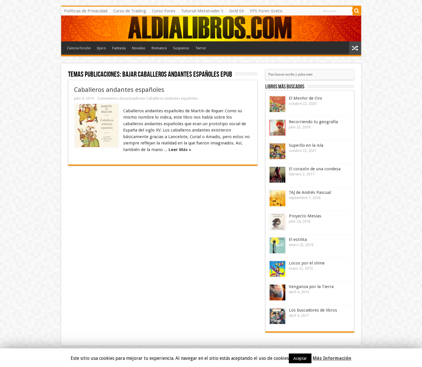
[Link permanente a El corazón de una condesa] (277, 175)
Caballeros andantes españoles (119, 89)
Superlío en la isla (306, 145)
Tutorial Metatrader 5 (202, 10)
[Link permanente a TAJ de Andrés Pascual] (277, 198)
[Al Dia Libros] (211, 28)
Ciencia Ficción (79, 48)
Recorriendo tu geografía (313, 121)
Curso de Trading (129, 10)
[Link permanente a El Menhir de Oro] (277, 104)
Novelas (138, 48)
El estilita (298, 239)
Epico (101, 48)
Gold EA (236, 10)
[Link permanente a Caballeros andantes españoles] (96, 125)
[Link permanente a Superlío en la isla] (277, 151)
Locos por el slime (307, 263)
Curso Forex (163, 10)
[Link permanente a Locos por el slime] (277, 269)
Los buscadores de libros (313, 310)
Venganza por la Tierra (311, 286)
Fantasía (119, 48)
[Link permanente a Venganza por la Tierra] (277, 292)
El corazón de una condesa (314, 168)
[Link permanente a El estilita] (277, 245)
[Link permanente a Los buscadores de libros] (277, 316)
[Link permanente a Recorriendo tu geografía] (277, 128)
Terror (200, 48)
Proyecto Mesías (305, 216)
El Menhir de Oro (305, 98)
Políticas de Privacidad (85, 10)
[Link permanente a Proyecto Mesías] (277, 222)
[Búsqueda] (357, 11)
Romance (159, 48)
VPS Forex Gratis (266, 10)
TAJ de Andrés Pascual (310, 192)
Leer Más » (180, 149)
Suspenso (181, 48)
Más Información (332, 358)
